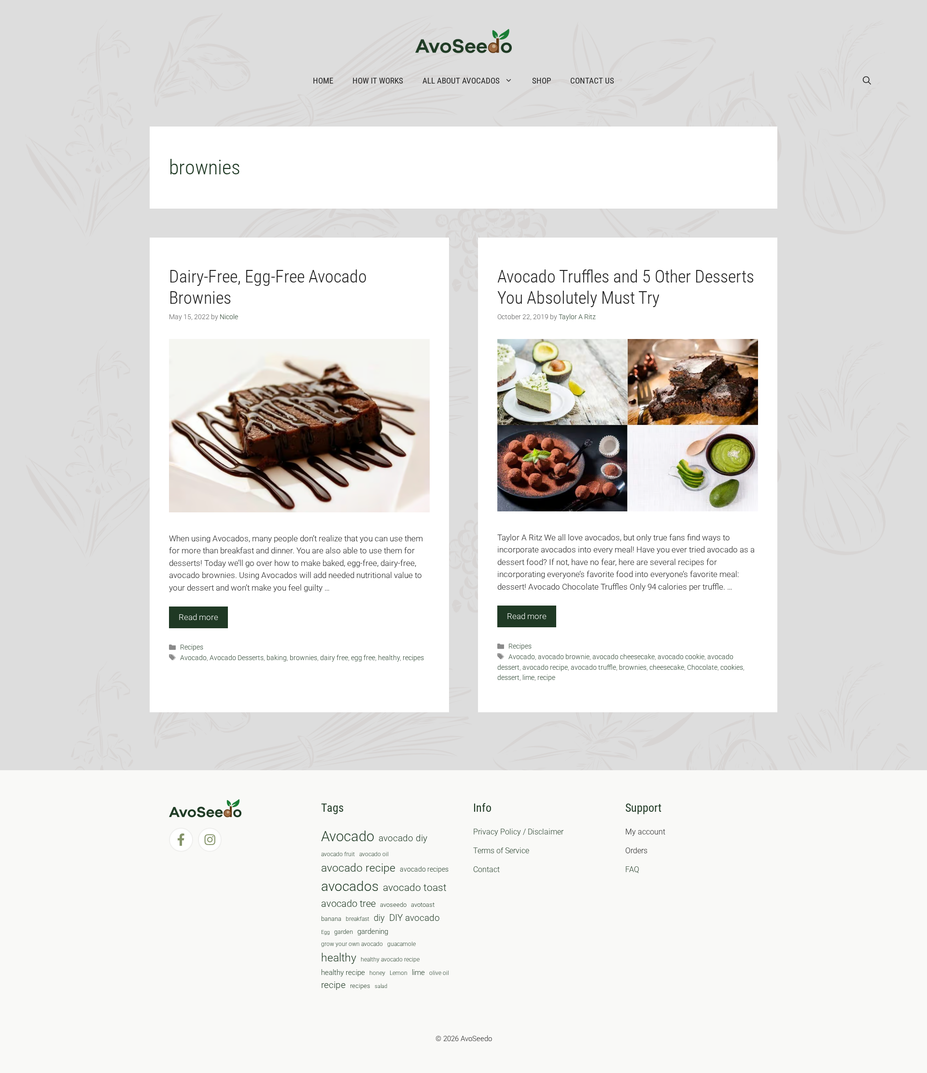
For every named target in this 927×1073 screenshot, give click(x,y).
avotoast (423, 904)
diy (379, 918)
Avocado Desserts (237, 658)
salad (381, 986)
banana (331, 918)
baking (277, 658)
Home (323, 80)
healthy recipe (343, 972)
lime (528, 678)
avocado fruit (338, 854)
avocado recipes (424, 869)
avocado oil (374, 854)
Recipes (191, 647)
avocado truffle (593, 668)
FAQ (632, 869)
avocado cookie (681, 657)
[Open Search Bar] (867, 81)
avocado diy (403, 838)
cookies (731, 668)
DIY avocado (414, 918)
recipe (546, 678)
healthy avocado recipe (390, 959)
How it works (377, 80)
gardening (372, 931)
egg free (363, 658)
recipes (413, 658)
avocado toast (415, 887)
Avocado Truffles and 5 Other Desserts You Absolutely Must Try (625, 287)
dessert (508, 678)
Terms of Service (501, 850)
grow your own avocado (352, 944)
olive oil (439, 973)
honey (377, 973)
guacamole (401, 944)
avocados (350, 886)
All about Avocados (461, 80)
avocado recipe (545, 668)
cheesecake (666, 668)
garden (343, 931)
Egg (325, 932)
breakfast (357, 919)
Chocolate (702, 668)
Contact (486, 869)
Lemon (398, 973)
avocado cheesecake (623, 657)
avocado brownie (564, 657)
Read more (198, 617)
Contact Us (592, 80)
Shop (541, 80)
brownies (303, 658)
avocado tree (348, 903)
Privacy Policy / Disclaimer (518, 831)
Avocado (193, 658)
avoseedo (393, 904)
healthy (389, 658)
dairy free (334, 658)
